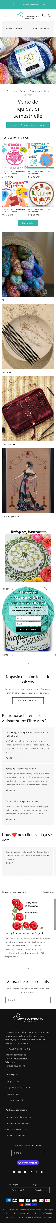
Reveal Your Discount (28, 629)
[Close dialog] (45, 588)
